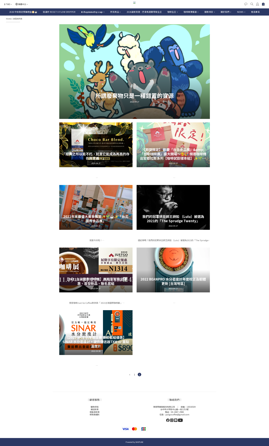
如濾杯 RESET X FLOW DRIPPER (59, 11)
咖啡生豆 (171, 11)
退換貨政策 (94, 412)
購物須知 (94, 406)
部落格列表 (17, 18)
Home (9, 18)
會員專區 (255, 11)
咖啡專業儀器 (190, 11)
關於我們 (225, 11)
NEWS (240, 11)
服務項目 (208, 11)
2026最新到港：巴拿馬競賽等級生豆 (144, 11)
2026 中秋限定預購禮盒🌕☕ (23, 11)
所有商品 (114, 11)
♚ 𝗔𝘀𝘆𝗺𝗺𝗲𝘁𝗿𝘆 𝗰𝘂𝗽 (92, 11)
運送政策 (94, 409)
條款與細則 (94, 414)
